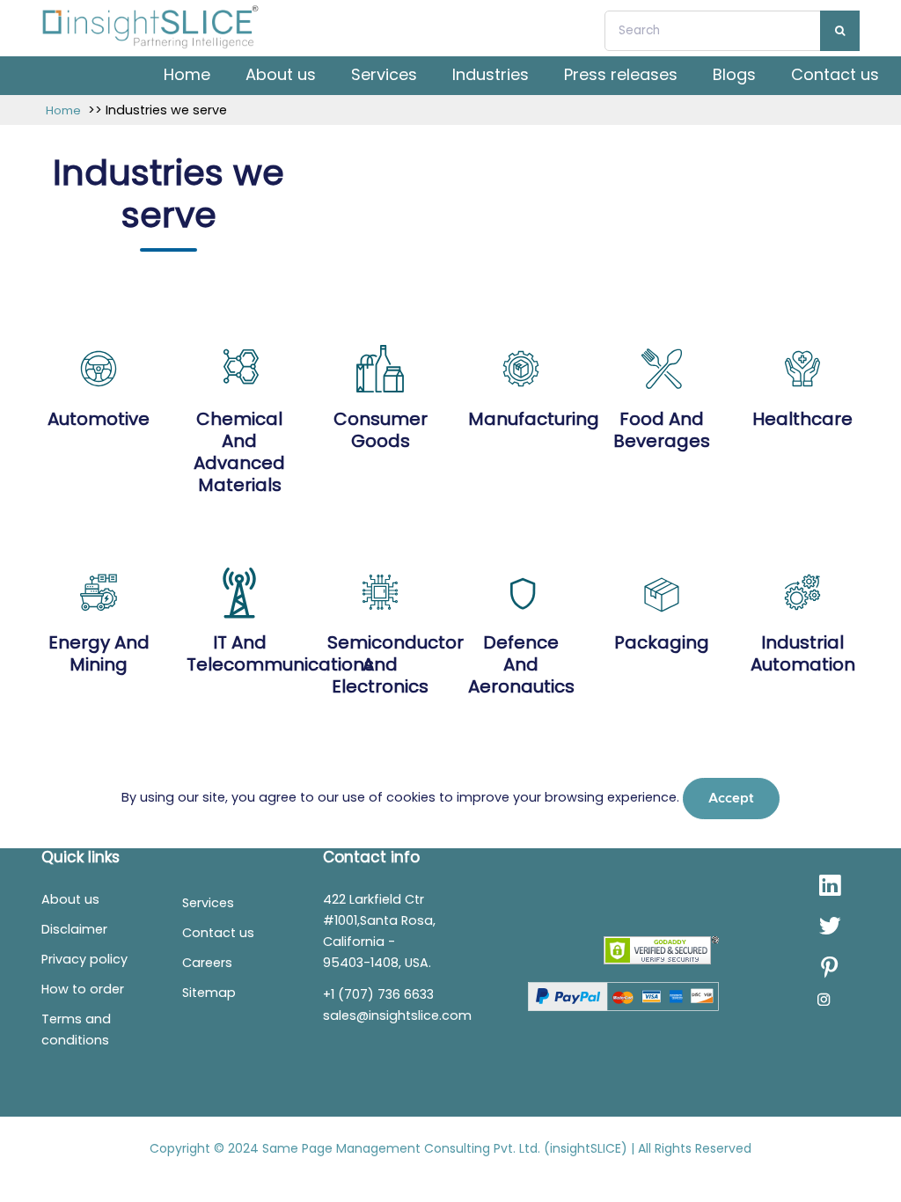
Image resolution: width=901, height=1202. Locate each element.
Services (384, 74)
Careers (207, 962)
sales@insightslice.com (397, 1015)
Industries (490, 74)
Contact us (835, 74)
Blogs (734, 74)
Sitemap (209, 992)
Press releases (621, 74)
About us (280, 74)
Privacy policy (84, 959)
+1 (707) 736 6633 (378, 994)
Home (187, 74)
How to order (82, 989)
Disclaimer (74, 929)
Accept (731, 798)
